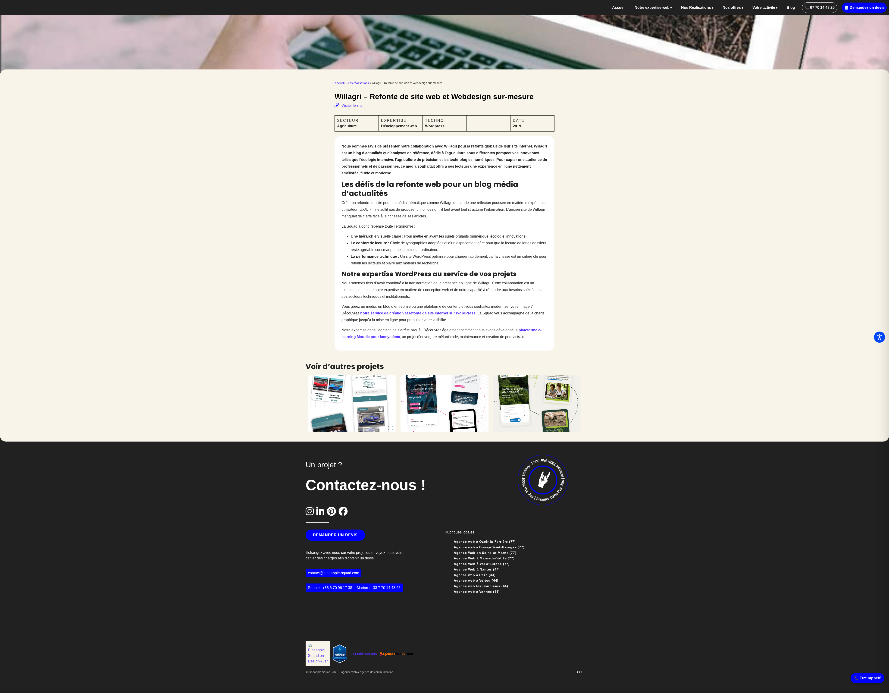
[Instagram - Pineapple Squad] (311, 511)
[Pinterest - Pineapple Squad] (332, 511)
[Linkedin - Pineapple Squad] (321, 511)
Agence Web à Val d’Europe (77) (482, 564)
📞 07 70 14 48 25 (819, 7)
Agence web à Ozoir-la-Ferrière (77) (485, 541)
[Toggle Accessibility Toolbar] (879, 337)
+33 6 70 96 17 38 (337, 588)
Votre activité (763, 7)
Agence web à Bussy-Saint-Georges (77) (489, 547)
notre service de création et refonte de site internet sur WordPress (418, 313)
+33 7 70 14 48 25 (386, 588)
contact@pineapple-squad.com (333, 573)
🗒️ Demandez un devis (864, 7)
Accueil (618, 7)
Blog (791, 7)
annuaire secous (363, 654)
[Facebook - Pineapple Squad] (343, 511)
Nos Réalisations (696, 7)
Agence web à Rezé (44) (475, 575)
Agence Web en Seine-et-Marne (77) (485, 553)
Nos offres (732, 7)
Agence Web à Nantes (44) (477, 569)
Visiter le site (352, 105)
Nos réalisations (358, 83)
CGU (580, 672)
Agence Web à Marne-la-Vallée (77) (484, 558)
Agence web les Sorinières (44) (481, 586)
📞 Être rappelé (867, 678)
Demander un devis (335, 535)
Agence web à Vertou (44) (476, 580)
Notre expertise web (652, 7)
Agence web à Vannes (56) (477, 591)
